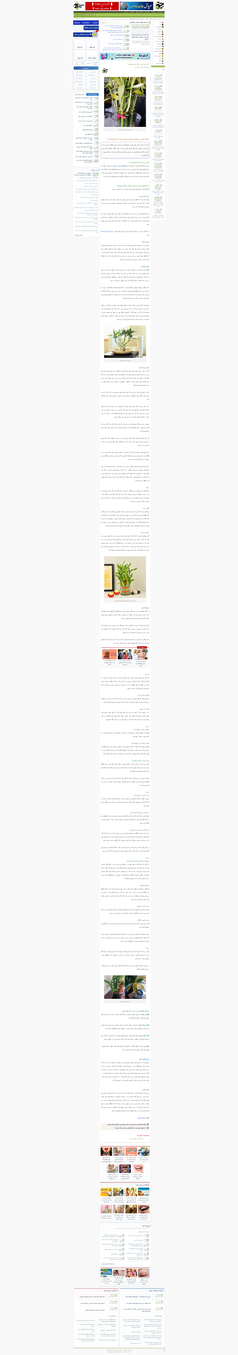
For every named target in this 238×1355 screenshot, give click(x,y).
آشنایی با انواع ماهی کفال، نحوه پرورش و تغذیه (83, 98)
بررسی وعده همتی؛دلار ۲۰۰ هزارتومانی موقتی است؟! (137, 1296)
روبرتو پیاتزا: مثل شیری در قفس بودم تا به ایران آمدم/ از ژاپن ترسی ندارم (85, 1339)
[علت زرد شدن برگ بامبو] (125, 101)
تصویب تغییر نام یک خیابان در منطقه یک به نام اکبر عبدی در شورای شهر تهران (136, 1310)
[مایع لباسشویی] (125, 56)
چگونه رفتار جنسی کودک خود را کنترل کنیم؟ (89, 197)
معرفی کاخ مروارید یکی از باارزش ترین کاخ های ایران (87, 189)
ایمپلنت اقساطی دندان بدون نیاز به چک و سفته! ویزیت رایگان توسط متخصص (126, 1124)
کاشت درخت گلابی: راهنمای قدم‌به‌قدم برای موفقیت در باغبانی (158, 192)
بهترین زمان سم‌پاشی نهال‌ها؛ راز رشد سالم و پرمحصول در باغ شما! (158, 148)
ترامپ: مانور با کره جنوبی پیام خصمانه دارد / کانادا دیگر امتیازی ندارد (153, 1343)
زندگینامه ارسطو (114, 1253)
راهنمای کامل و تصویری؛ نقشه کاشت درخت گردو (158, 170)
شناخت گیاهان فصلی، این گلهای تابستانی (83, 143)
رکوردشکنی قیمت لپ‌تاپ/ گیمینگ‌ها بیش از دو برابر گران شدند (86, 231)
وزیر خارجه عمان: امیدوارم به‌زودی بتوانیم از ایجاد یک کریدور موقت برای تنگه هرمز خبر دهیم (152, 1326)
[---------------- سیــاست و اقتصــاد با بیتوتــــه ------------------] (155, 1290)
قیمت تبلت (93, 84)
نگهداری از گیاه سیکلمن (87, 129)
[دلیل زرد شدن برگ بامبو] (125, 987)
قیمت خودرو (92, 71)
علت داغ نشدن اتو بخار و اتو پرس (91, 183)
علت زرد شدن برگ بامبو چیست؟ (138, 64)
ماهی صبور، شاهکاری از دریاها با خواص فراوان (84, 138)
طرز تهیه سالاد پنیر (94, 194)
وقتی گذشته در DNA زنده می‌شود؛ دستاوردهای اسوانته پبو (158, 217)
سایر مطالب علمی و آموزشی (108, 1263)
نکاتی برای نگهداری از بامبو (135, 1138)
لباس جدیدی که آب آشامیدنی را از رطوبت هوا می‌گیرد (111, 1258)
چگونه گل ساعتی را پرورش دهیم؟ (85, 116)
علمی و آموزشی (160, 18)
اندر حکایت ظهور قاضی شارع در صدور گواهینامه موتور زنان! (132, 1326)
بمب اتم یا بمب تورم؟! (135, 1343)
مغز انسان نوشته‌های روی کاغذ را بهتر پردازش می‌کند (110, 1244)
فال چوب (89, 63)
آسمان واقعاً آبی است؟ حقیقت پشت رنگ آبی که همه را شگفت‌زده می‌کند (135, 1258)
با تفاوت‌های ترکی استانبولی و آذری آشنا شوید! (158, 159)
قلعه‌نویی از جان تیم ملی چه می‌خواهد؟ (107, 1339)
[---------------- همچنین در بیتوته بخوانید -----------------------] (110, 1290)
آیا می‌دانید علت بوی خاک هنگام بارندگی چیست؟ (158, 82)
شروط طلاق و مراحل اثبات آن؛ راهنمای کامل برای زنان (158, 126)
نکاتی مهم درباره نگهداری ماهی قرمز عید (83, 156)
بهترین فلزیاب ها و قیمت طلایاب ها (158, 137)
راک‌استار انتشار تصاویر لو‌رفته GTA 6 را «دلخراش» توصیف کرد (86, 227)
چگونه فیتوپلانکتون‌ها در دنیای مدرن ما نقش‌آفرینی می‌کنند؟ (84, 161)
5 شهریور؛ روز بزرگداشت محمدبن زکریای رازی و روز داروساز (87, 203)
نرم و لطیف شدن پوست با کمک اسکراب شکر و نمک (87, 180)
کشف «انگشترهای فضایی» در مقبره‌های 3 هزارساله (106, 1325)
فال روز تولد (83, 63)
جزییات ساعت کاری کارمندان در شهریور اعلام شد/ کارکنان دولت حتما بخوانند (131, 1320)
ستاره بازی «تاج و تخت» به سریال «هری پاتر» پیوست (92, 1296)
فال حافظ (92, 47)
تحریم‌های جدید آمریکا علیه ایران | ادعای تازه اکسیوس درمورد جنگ (152, 1320)
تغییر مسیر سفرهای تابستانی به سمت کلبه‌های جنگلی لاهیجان (86, 207)
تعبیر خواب (76, 63)
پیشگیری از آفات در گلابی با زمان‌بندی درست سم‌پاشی (158, 92)
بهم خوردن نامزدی (94, 200)
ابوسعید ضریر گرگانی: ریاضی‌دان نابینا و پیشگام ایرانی (110, 1240)
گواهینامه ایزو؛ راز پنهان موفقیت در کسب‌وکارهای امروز (158, 205)
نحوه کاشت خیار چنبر (117, 39)
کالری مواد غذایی (79, 78)
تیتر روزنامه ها (92, 87)
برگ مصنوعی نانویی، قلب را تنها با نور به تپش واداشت (135, 1254)
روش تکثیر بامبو (144, 1059)
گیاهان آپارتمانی (121, 165)
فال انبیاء (80, 47)
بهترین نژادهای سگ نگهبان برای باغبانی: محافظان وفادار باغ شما (113, 26)
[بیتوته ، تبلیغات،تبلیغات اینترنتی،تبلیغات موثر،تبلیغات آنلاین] (102, 6)
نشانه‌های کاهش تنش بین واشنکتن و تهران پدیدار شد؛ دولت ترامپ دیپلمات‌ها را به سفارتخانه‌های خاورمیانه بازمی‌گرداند (131, 1337)
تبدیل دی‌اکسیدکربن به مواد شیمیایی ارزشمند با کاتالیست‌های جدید (135, 1244)
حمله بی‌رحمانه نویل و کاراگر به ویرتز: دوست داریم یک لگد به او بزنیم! (107, 1335)
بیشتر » (103, 22)
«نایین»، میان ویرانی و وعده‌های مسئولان (94, 1310)
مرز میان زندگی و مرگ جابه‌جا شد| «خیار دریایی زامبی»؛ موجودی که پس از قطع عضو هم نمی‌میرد (115, 49)
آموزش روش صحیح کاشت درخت (85, 111)
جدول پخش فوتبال (79, 81)
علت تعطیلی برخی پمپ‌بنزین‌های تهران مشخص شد (138, 1303)
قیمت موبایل (92, 81)
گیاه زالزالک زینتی (88, 134)
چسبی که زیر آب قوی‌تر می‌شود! (111, 1249)
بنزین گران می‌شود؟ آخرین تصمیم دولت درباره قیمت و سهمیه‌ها (152, 1331)
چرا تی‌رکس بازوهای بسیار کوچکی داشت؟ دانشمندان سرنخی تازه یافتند (110, 1235)
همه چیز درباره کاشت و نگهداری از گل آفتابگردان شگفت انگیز (84, 152)
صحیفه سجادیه (79, 87)
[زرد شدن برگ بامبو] (125, 341)
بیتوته (107, 145)
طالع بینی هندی (95, 63)
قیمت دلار (93, 78)
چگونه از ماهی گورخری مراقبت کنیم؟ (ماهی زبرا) (84, 107)
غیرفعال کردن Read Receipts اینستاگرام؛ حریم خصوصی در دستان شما (82, 174)
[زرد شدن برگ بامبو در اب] (125, 577)
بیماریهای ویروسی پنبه (87, 125)
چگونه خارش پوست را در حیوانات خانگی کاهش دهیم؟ (83, 103)
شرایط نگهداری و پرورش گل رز (115, 43)
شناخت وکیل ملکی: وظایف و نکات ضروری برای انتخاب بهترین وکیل (158, 115)
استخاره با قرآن (92, 58)
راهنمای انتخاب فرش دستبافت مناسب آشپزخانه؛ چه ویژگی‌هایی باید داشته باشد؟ (87, 214)
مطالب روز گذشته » (78, 235)
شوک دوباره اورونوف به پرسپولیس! (107, 1330)
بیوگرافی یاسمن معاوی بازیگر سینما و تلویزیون (88, 177)
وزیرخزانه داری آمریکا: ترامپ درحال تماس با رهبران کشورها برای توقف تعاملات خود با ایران (152, 1337)
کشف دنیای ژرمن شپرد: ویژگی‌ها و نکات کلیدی (158, 103)
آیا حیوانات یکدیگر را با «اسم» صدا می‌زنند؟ (87, 1325)
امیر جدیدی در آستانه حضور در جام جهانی (85, 1320)
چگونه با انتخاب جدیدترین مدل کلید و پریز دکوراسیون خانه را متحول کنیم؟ (86, 218)
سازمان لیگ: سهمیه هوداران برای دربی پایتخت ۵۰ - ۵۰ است (86, 1335)
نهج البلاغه (80, 84)
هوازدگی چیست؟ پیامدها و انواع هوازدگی (136, 1249)
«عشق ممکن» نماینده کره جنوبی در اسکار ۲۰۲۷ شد (92, 1303)
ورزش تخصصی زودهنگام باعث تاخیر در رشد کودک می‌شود (86, 191)
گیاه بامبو (106, 231)
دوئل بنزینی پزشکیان (135, 1331)
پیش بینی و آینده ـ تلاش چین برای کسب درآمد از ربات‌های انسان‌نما (86, 222)
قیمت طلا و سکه (91, 75)
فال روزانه (79, 58)
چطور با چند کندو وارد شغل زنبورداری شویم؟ (84, 147)
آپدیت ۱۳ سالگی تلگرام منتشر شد (91, 210)
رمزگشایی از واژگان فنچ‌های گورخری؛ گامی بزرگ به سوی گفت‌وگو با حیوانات (112, 31)
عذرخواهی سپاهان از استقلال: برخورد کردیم (86, 1330)
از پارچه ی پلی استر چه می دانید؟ (136, 1235)
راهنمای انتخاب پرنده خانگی (116, 35)
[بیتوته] (78, 9)
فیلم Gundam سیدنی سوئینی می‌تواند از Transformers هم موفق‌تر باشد (106, 1320)
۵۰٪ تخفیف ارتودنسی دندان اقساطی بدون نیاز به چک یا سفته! (130, 1128)
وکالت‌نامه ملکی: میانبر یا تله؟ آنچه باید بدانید (158, 181)
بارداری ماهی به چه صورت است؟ (85, 120)
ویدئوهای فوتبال (79, 75)
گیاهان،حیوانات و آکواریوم (150, 18)
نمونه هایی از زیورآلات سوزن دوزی (91, 186)
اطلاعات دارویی (79, 71)
